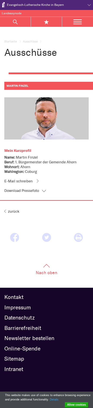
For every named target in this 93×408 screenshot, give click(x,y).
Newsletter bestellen (29, 338)
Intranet (13, 369)
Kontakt (14, 297)
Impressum (17, 307)
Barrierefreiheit (22, 328)
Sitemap (14, 358)
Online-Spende (22, 348)
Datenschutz (19, 317)
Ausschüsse (30, 41)
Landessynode (11, 13)
